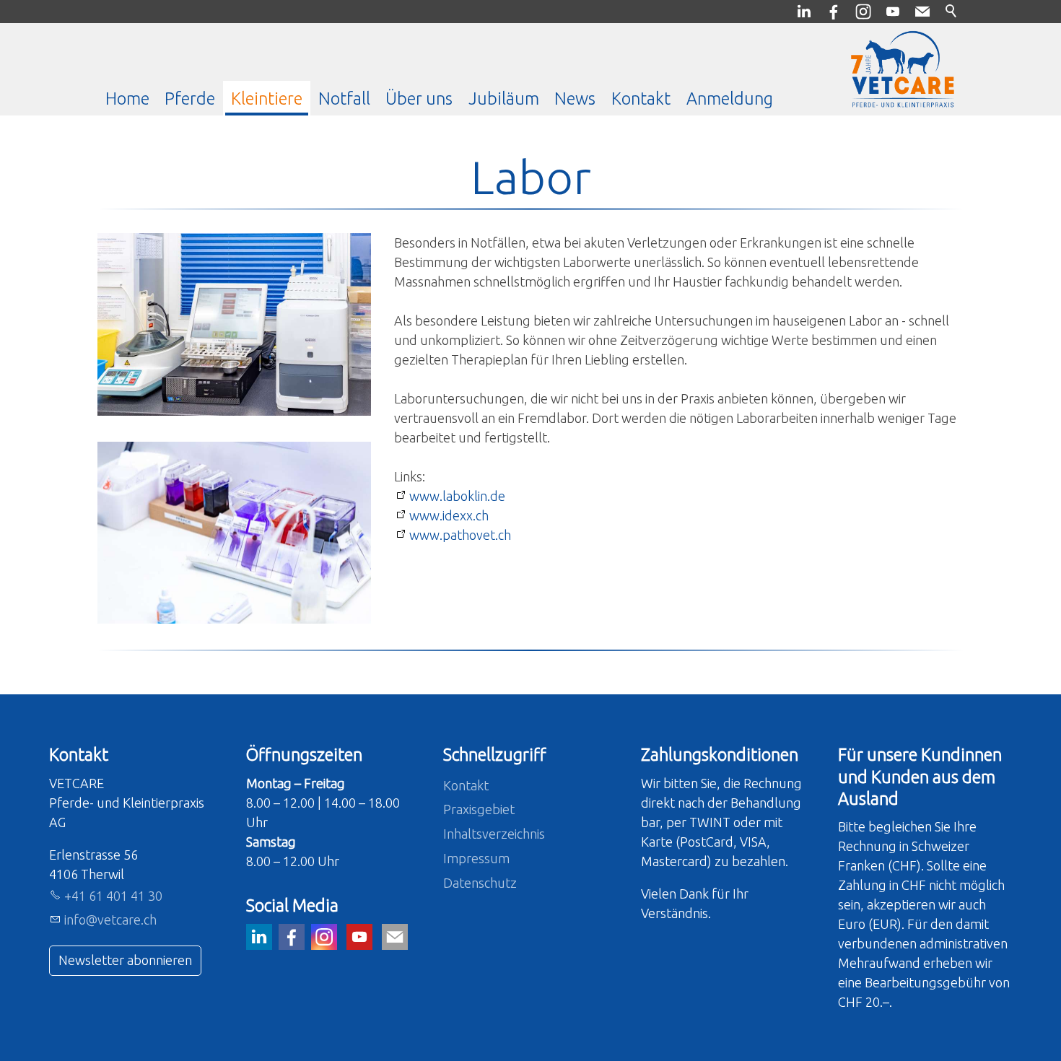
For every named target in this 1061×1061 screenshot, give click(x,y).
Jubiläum (503, 98)
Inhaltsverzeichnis (494, 833)
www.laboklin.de (457, 496)
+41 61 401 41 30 (113, 895)
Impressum (476, 858)
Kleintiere (266, 98)
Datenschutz (480, 883)
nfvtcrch (111, 919)
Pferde (190, 98)
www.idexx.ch (449, 515)
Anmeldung (729, 98)
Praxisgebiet (479, 809)
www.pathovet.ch (460, 535)
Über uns (419, 98)
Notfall (344, 98)
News (574, 98)
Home (127, 98)
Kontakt (641, 98)
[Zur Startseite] (902, 69)
